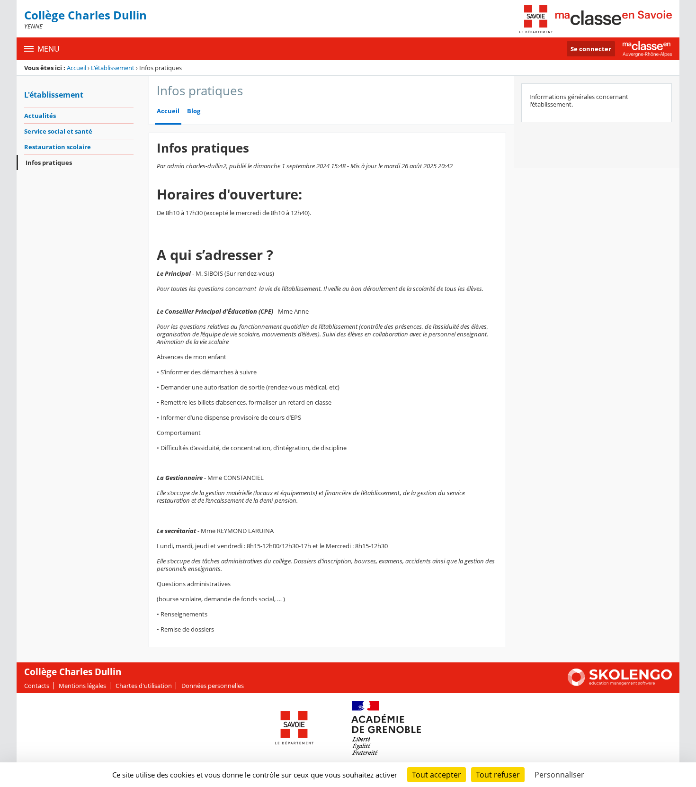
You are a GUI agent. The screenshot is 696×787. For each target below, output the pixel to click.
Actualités (40, 115)
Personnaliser (559, 774)
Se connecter (591, 49)
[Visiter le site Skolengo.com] (620, 683)
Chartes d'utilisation (144, 685)
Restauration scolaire (57, 147)
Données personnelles (212, 685)
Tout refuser (498, 774)
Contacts (36, 685)
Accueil (76, 67)
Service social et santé (58, 131)
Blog (193, 111)
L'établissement (112, 67)
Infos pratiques (49, 162)
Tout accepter (436, 774)
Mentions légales (82, 685)
